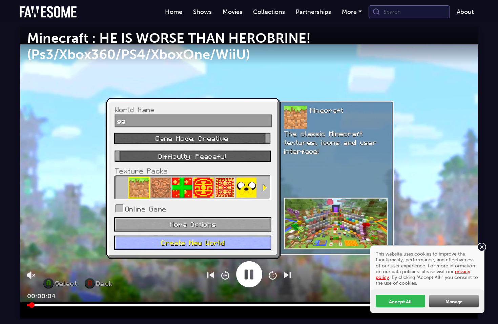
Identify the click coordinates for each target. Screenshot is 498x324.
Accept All (400, 302)
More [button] (349, 12)
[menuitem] (174, 12)
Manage (454, 302)
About (465, 12)
